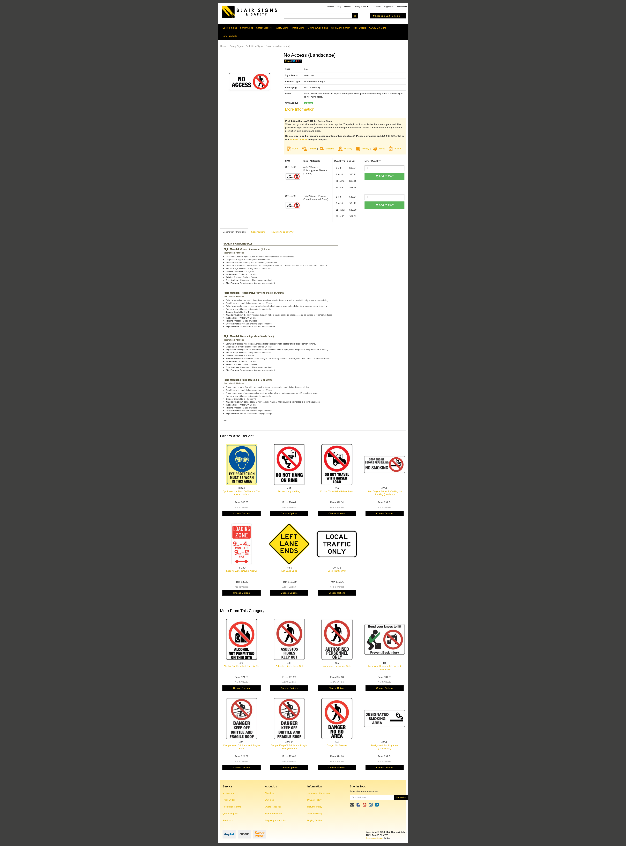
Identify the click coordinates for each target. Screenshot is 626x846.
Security (348, 148)
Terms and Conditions (318, 793)
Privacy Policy (314, 800)
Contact (312, 148)
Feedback (228, 820)
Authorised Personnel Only (337, 666)
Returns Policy (314, 806)
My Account (228, 793)
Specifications (258, 232)
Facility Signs (281, 27)
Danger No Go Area (337, 745)
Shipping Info (389, 7)
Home (223, 46)
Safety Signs (246, 27)
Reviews (275, 232)
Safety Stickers (264, 27)
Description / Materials (234, 232)
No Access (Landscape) (278, 46)
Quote (295, 148)
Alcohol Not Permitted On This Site (241, 666)
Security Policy (314, 813)
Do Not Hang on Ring (289, 491)
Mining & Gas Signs (318, 27)
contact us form (298, 139)
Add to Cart (386, 176)
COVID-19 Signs (377, 27)
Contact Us (376, 7)
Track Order (229, 800)
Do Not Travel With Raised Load (336, 491)
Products (330, 7)
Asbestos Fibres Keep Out (289, 666)
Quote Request (230, 813)
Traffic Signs (298, 27)
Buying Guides (361, 7)
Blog (339, 7)
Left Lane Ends (289, 570)
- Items (387, 16)
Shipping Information (275, 820)
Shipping (329, 148)
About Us (347, 7)
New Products (230, 36)
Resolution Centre (232, 806)
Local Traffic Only (337, 570)
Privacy (365, 148)
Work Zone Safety (340, 27)
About (382, 148)
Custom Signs (230, 27)
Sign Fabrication (273, 813)
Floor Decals (359, 27)
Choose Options (241, 513)
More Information (299, 109)
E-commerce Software (374, 838)
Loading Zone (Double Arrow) (241, 570)
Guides (397, 148)
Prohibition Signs (254, 46)
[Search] (355, 16)
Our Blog (269, 800)
